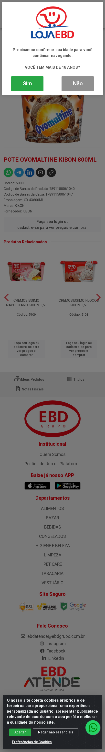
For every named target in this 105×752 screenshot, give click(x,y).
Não (78, 83)
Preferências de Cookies (32, 742)
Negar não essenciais (55, 732)
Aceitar (20, 732)
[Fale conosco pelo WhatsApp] (92, 727)
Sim (27, 83)
